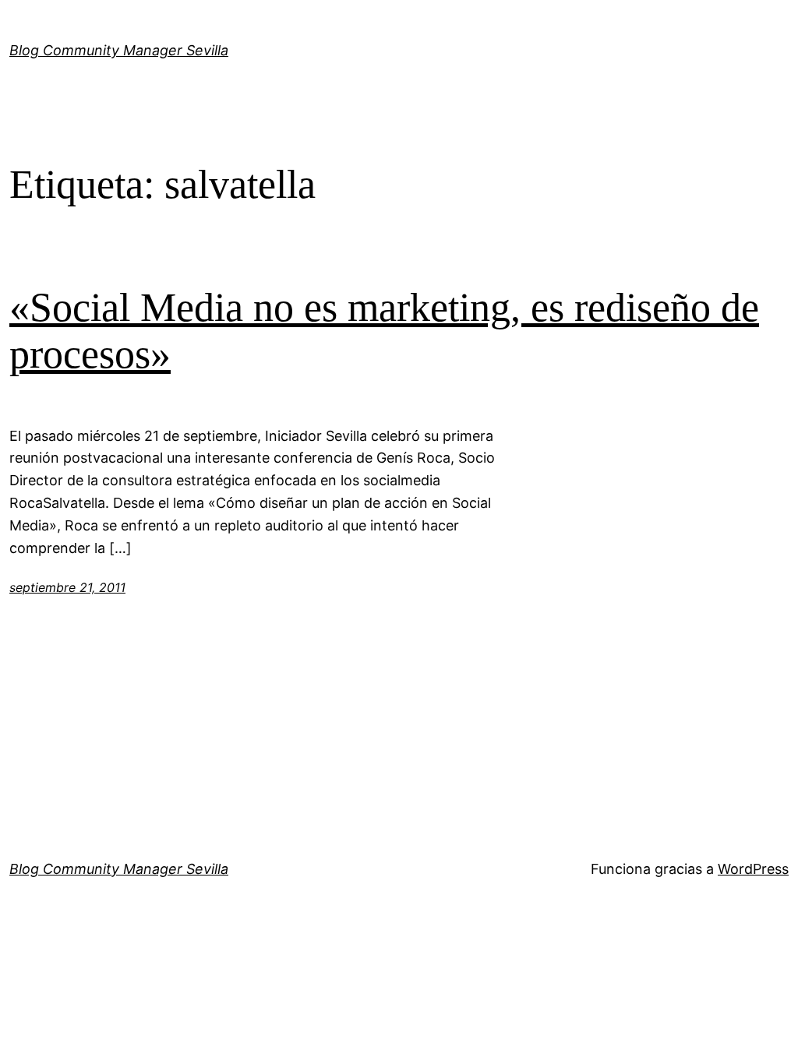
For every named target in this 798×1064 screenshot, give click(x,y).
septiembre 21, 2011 (67, 587)
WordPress (753, 869)
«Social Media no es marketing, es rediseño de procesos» (384, 330)
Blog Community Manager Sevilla (118, 50)
